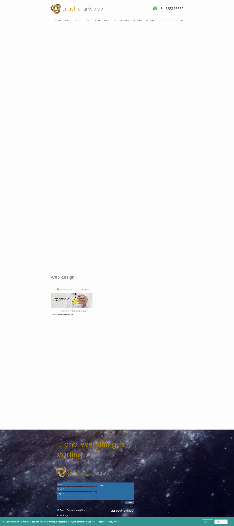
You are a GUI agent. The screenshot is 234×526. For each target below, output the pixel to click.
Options (207, 521)
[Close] (230, 522)
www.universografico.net (62, 315)
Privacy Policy (112, 521)
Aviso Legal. (63, 515)
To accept (221, 521)
